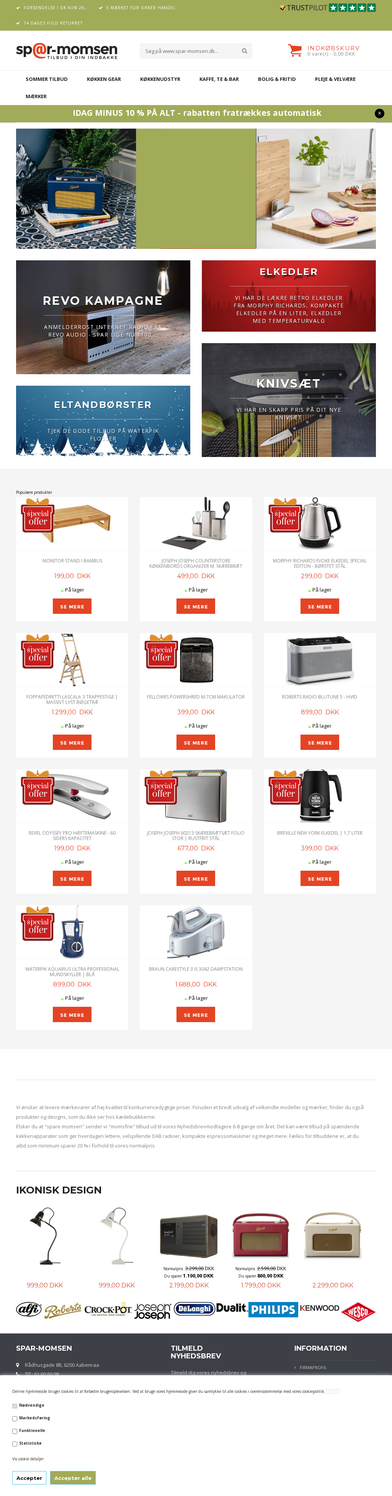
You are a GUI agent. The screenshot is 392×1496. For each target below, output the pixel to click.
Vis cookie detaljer (28, 1458)
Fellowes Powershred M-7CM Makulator (196, 696)
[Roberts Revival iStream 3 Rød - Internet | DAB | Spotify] (257, 1236)
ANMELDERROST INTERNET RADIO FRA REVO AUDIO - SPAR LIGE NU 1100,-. (103, 330)
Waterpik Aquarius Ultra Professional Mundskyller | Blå (72, 972)
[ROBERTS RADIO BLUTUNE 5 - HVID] (320, 660)
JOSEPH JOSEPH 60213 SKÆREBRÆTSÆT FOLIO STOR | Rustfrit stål (196, 835)
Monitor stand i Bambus (72, 560)
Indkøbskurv (333, 48)
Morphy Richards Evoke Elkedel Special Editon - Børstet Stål (320, 563)
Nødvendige (31, 1405)
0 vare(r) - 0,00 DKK (331, 54)
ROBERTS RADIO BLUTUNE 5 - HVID (319, 696)
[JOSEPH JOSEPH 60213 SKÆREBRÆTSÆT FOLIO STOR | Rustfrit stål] (196, 796)
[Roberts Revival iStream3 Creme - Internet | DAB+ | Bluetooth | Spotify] (329, 1236)
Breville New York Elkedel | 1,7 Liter (320, 832)
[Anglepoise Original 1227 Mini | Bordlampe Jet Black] (41, 1236)
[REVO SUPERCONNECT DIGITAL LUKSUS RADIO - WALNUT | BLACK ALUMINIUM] (185, 1236)
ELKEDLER (289, 271)
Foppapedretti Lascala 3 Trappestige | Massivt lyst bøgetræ (72, 699)
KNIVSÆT (288, 383)
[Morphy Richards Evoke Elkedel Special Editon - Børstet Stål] (320, 524)
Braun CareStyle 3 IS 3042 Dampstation (196, 969)
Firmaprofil (313, 1367)
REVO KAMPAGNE (103, 301)
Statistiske (30, 1443)
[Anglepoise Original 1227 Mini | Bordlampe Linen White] (113, 1236)
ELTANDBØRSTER (103, 404)
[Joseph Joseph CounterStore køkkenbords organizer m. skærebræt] (196, 524)
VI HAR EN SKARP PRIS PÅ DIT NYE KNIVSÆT (289, 413)
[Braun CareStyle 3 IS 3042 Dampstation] (196, 932)
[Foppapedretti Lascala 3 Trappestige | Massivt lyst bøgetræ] (72, 660)
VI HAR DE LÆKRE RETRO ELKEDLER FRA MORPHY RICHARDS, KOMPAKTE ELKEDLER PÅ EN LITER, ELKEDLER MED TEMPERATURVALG (289, 309)
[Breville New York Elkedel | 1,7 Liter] (320, 796)
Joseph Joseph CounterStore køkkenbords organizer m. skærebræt (195, 563)
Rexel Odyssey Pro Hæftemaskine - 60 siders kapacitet (72, 835)
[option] (49, 1248)
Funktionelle (32, 1430)
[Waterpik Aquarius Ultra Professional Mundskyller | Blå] (72, 932)
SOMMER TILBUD (47, 79)
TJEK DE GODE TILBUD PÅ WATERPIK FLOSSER (103, 434)
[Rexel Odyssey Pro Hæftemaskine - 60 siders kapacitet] (72, 796)
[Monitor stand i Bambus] (72, 524)
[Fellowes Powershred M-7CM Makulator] (196, 660)
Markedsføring (34, 1417)
